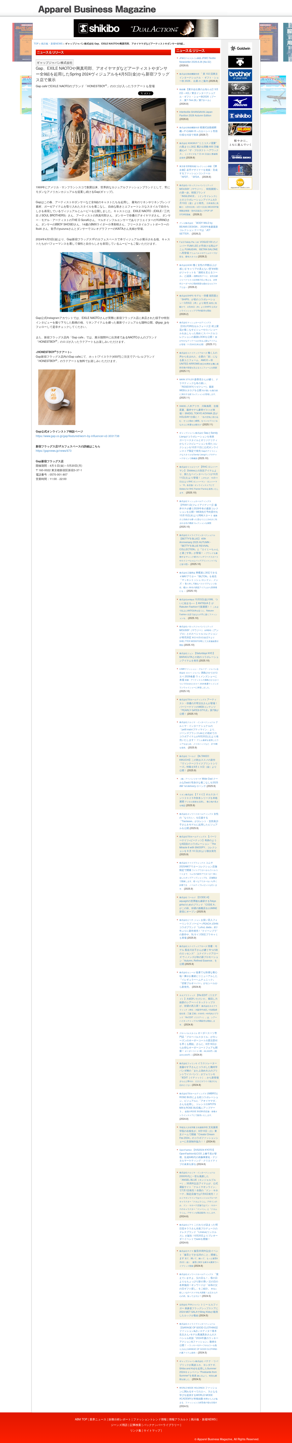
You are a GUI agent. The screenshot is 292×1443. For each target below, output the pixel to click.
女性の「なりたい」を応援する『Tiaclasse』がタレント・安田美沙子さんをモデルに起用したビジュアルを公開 (199, 821)
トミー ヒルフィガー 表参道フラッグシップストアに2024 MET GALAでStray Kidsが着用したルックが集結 (198, 1310)
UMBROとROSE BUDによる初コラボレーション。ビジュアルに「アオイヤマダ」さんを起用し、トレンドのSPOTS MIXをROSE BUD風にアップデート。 (198, 1104)
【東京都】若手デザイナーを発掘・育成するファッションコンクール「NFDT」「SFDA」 (198, 171)
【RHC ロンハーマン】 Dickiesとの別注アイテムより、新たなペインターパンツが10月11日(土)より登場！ (199, 479)
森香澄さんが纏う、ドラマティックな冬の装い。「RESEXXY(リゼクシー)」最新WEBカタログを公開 (198, 386)
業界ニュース (98, 1419)
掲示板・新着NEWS (52, 43)
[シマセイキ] (240, 156)
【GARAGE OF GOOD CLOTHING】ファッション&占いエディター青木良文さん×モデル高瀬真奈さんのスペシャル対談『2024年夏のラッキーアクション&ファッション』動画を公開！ (199, 1338)
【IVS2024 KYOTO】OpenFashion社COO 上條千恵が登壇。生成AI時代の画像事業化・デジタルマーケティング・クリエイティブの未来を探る (198, 1157)
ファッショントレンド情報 (150, 1419)
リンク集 (135, 1430)
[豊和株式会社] (240, 169)
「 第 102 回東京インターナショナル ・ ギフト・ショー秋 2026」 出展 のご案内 (199, 77)
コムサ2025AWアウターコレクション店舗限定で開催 (198, 875)
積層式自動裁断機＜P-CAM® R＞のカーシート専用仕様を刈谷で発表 (198, 130)
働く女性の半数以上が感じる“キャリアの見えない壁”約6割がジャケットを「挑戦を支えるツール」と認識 (198, 276)
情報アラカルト (179, 1419)
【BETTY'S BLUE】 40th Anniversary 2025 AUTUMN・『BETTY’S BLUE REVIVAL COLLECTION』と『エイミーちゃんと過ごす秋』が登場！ (199, 550)
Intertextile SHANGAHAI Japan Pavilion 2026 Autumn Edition (196, 113)
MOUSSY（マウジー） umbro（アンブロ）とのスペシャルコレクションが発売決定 (199, 635)
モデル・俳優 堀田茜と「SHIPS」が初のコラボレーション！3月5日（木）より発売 (199, 303)
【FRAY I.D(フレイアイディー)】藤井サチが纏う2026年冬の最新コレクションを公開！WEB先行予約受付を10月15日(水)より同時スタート (198, 512)
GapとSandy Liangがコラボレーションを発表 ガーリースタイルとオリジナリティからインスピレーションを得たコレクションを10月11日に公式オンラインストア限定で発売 (198, 445)
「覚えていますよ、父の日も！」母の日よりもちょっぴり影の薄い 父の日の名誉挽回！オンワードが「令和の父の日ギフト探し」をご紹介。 (199, 1284)
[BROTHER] (240, 75)
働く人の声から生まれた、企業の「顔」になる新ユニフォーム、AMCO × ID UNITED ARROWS (199, 360)
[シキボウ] (240, 115)
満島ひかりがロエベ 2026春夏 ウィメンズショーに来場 (199, 678)
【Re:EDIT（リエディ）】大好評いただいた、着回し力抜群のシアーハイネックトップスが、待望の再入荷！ (199, 1009)
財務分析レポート (120, 1419)
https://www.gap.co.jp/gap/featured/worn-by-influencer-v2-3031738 (77, 436)
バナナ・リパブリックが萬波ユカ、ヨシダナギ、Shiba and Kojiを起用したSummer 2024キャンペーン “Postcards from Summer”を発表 (198, 1370)
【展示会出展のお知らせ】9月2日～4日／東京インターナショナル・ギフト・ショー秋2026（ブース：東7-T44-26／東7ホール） (198, 94)
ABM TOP (81, 1419)
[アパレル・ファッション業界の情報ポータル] (240, 183)
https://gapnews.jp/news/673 (54, 451)
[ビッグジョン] (240, 129)
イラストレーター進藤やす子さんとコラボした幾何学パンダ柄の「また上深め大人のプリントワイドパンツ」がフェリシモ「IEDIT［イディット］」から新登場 (199, 1073)
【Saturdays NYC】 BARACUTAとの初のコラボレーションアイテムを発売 (199, 656)
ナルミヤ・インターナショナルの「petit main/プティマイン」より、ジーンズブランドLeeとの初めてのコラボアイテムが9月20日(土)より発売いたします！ (199, 734)
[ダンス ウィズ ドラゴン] (240, 88)
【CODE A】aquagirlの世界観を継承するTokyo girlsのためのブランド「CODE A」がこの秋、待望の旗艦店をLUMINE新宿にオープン (198, 904)
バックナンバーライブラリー (161, 1425)
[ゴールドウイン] (240, 48)
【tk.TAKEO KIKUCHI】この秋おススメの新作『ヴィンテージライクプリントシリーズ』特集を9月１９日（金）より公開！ (198, 763)
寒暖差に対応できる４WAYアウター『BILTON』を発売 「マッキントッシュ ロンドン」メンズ (199, 581)
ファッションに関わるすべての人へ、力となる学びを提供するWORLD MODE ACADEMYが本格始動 (198, 1395)
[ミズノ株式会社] (240, 102)
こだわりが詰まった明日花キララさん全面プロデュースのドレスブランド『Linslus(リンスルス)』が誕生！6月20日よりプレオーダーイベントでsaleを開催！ (198, 1231)
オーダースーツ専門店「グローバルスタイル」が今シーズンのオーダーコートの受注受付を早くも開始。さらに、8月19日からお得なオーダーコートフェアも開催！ (198, 1043)
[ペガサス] (240, 142)
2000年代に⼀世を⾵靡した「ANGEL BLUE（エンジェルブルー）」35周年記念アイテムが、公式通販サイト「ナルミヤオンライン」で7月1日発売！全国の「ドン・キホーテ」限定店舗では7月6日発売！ (198, 1192)
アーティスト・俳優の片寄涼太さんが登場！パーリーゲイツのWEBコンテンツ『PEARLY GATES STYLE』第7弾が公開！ (199, 706)
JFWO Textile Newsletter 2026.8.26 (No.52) (197, 59)
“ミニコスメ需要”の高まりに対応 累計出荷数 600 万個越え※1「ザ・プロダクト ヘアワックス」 (199, 150)
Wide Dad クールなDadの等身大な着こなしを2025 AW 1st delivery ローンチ (198, 782)
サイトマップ (152, 1430)
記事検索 (135, 1425)
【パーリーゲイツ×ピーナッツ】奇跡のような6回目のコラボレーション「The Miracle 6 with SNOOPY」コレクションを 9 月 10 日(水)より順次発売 (198, 843)
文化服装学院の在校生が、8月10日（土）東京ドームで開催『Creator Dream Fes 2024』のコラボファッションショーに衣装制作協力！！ (198, 1134)
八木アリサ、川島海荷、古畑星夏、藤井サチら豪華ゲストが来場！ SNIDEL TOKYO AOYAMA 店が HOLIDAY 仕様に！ (198, 415)
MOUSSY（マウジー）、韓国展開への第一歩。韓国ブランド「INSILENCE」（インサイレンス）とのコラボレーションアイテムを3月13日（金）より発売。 (199, 200)
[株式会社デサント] (240, 61)
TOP (36, 43)
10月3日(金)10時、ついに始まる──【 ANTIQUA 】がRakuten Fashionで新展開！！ (199, 608)
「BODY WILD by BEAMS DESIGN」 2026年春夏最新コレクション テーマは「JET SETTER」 (198, 228)
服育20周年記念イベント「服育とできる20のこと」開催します (198, 1258)
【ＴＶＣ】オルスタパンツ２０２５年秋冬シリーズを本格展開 (199, 799)
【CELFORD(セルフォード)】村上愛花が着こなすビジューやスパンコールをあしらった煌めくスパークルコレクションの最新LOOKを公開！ (199, 333)
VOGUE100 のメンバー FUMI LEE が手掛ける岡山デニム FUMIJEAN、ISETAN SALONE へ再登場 (198, 249)
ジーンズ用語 (119, 1425)
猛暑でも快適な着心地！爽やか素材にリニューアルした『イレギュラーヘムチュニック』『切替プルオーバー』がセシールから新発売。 (198, 979)
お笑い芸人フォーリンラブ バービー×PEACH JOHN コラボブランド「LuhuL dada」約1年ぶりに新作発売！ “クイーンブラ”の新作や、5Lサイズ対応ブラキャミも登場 (198, 928)
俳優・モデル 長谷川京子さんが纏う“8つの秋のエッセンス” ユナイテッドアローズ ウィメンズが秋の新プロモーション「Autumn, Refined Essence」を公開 (198, 954)
